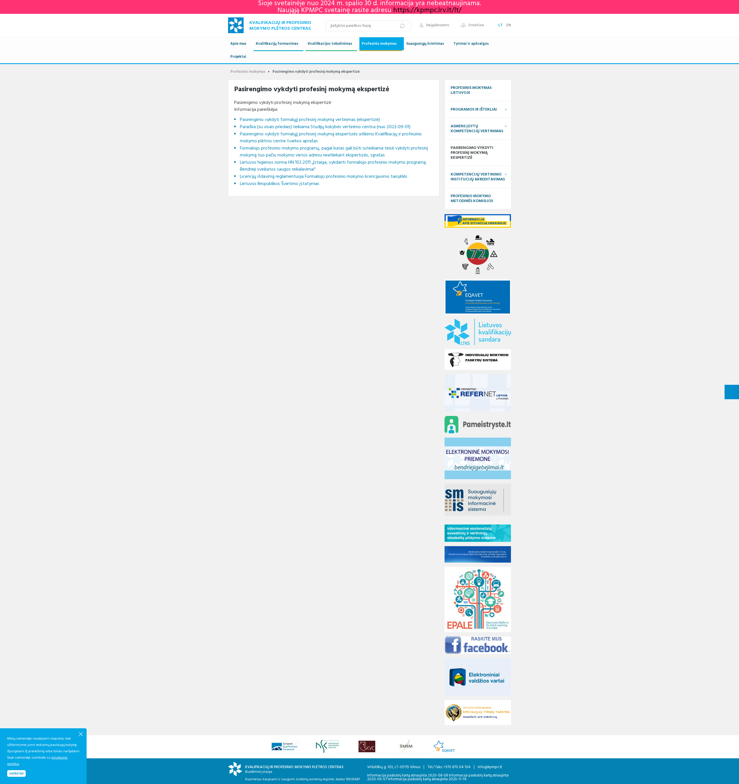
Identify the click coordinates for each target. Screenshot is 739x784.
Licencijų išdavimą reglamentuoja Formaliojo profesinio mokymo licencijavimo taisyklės (323, 176)
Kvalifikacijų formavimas (277, 44)
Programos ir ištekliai (474, 109)
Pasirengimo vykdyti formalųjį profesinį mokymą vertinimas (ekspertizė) (310, 120)
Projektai (238, 57)
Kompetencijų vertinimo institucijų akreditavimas (478, 177)
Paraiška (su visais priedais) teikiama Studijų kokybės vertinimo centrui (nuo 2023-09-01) (325, 127)
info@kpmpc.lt (490, 767)
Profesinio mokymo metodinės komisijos (472, 198)
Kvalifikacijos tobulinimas (330, 44)
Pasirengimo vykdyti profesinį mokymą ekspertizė (472, 153)
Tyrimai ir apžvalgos (471, 44)
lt (500, 25)
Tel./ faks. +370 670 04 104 (449, 767)
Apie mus (238, 44)
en (508, 25)
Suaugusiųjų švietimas (425, 44)
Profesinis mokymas (379, 44)
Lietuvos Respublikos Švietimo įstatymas (279, 184)
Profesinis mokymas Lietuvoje (471, 90)
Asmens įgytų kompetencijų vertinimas (477, 129)
